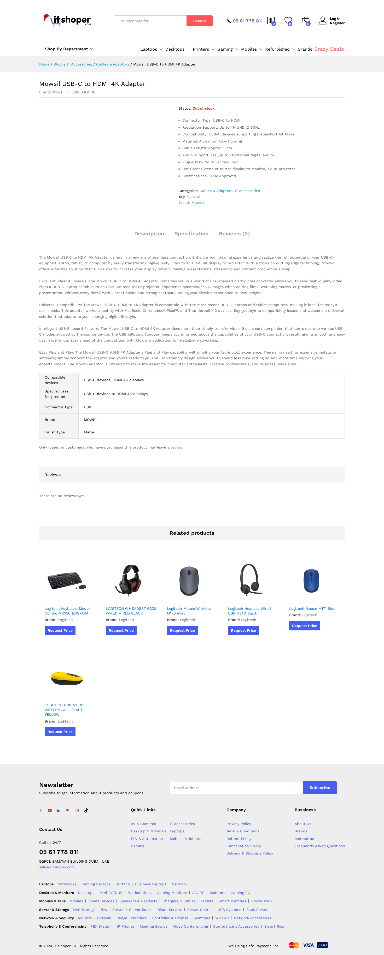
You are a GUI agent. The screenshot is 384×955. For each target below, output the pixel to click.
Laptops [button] (148, 49)
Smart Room (275, 926)
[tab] (149, 236)
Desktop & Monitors (148, 831)
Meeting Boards (153, 926)
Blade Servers (170, 910)
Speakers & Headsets (138, 901)
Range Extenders (132, 918)
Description (149, 233)
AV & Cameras (143, 824)
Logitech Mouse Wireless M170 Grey (189, 610)
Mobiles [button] (249, 49)
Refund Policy (238, 839)
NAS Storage (84, 910)
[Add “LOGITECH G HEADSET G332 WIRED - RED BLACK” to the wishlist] (129, 597)
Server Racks (140, 910)
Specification (191, 233)
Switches (202, 918)
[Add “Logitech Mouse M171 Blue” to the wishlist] (313, 597)
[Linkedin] (58, 811)
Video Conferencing (190, 926)
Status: (184, 108)
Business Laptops (150, 884)
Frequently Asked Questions (320, 846)
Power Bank (262, 901)
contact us (304, 839)
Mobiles (76, 901)
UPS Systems (229, 910)
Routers (85, 918)
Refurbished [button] (277, 49)
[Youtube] (49, 811)
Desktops (86, 893)
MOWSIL (194, 197)
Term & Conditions (242, 831)
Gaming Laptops (96, 884)
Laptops (177, 831)
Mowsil (58, 92)
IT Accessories (247, 191)
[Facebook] (41, 811)
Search (199, 21)
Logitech (65, 620)
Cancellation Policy (243, 846)
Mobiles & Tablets (185, 839)
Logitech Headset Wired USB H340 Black (249, 610)
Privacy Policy (238, 824)
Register (337, 23)
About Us (303, 824)
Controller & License (170, 918)
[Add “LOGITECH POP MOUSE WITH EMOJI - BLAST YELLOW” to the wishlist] (68, 693)
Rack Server (257, 910)
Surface (123, 884)
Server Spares (199, 910)
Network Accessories (252, 918)
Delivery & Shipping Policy (249, 853)
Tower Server (112, 910)
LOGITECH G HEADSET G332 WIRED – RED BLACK (131, 610)
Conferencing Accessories (236, 926)
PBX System (101, 926)
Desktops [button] (174, 49)
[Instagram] (77, 810)
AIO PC (198, 893)
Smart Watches (232, 901)
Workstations (140, 893)
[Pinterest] (67, 811)
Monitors (217, 893)
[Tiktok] (86, 810)
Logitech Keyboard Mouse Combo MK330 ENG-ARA (67, 610)
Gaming (137, 846)
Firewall (104, 918)
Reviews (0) (234, 233)
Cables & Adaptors (216, 191)
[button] (80, 597)
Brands (305, 49)
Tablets (207, 901)
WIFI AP (222, 918)
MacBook (180, 884)
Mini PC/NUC (111, 893)
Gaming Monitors (172, 893)
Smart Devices (101, 901)
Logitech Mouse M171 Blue (312, 608)
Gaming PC (240, 893)
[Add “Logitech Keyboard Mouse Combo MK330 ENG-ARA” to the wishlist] (68, 597)
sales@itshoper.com (57, 867)
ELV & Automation (147, 839)
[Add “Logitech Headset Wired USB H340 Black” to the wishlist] (251, 597)
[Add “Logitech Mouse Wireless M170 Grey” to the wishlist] (190, 597)
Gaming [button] (225, 49)
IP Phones (126, 926)
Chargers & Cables (178, 901)
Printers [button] (201, 49)
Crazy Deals (329, 49)
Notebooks (66, 884)
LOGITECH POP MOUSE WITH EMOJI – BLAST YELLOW (65, 710)
